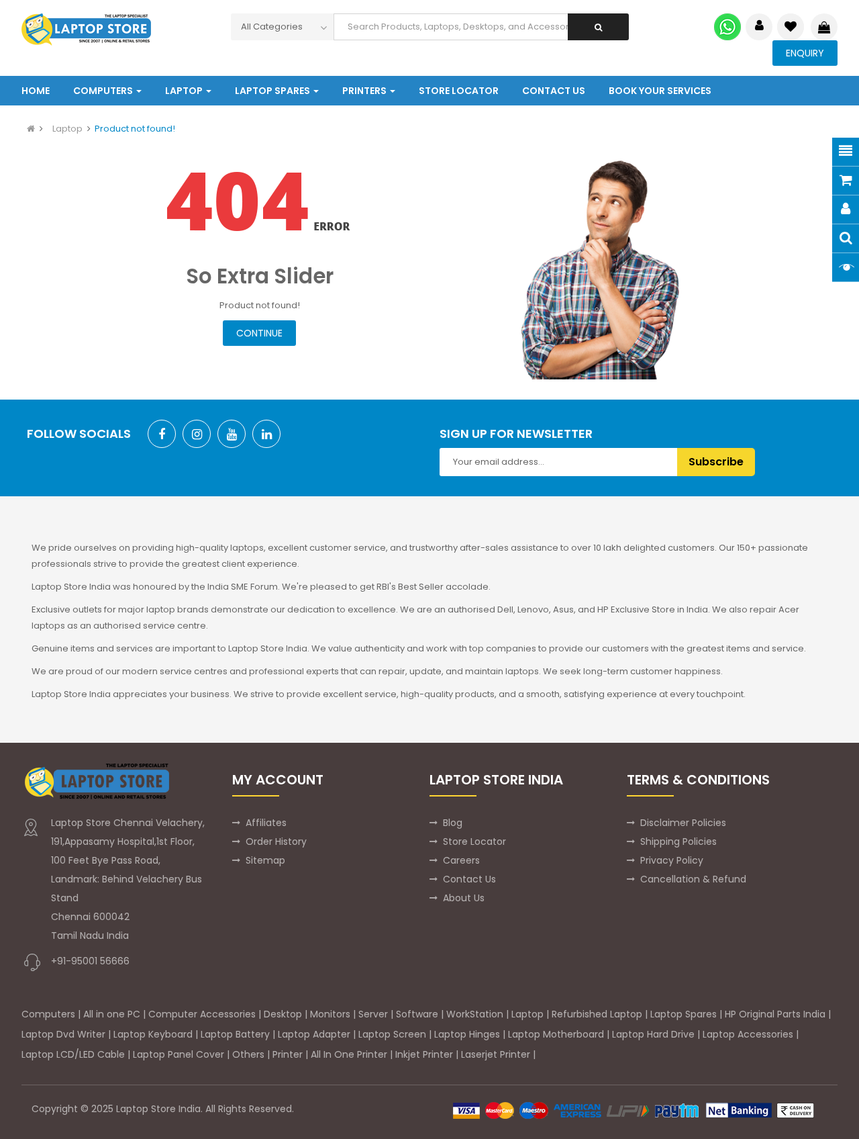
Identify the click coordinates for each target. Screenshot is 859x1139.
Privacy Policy (671, 860)
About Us (464, 898)
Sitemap (265, 860)
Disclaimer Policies (683, 822)
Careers (461, 860)
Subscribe (716, 461)
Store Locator (474, 841)
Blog (452, 822)
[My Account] (759, 27)
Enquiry (805, 53)
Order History (276, 841)
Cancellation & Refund (693, 879)
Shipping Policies (678, 841)
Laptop (67, 128)
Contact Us (469, 879)
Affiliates (266, 822)
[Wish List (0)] (790, 26)
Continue (259, 333)
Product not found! (135, 128)
